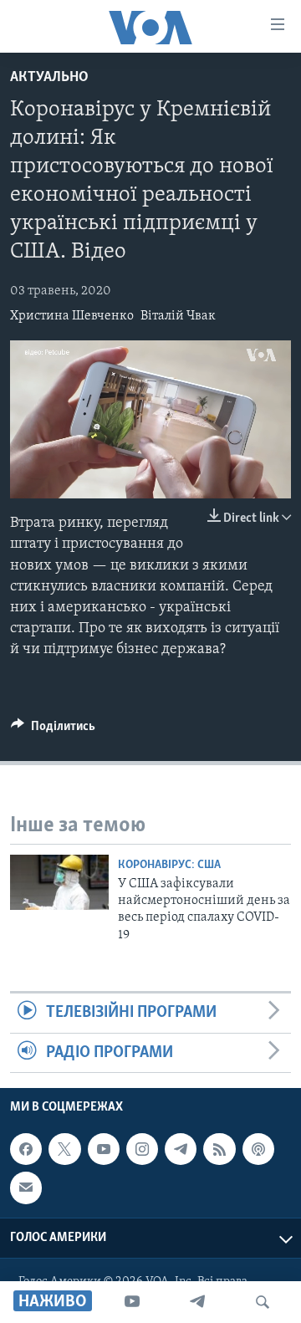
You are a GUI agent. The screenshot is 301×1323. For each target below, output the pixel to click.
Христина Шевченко (72, 316)
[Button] (53, 730)
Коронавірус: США (169, 865)
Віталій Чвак (178, 316)
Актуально (49, 77)
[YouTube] (132, 1302)
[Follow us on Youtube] (104, 1149)
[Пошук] (262, 1302)
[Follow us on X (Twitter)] (64, 1149)
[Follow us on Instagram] (142, 1149)
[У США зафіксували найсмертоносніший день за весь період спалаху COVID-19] (59, 882)
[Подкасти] (258, 1149)
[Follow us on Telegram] (180, 1149)
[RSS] (219, 1149)
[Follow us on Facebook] (26, 1149)
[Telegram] (197, 1302)
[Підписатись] (26, 1187)
